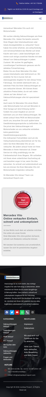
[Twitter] (12, 312)
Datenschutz (29, 328)
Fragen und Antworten (7, 358)
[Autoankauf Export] (7, 18)
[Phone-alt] (27, 312)
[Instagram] (32, 312)
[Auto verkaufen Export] (12, 277)
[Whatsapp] (22, 312)
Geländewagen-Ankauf (9, 331)
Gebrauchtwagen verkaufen (9, 352)
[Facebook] (6, 312)
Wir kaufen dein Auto (9, 346)
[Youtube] (17, 312)
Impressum (28, 324)
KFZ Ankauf (8, 341)
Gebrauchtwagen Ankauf (9, 325)
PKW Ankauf (8, 337)
